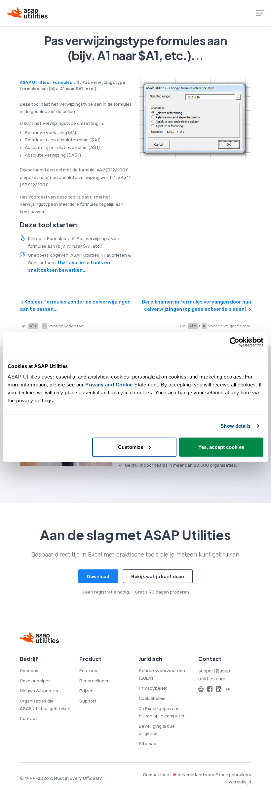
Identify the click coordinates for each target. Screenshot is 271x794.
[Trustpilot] (227, 690)
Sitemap (147, 743)
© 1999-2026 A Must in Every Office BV (61, 778)
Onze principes (35, 680)
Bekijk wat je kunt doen (157, 576)
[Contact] (201, 690)
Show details (235, 426)
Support (88, 701)
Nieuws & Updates (39, 690)
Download (98, 576)
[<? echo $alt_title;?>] (195, 119)
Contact (28, 718)
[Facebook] (210, 690)
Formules (62, 82)
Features (88, 670)
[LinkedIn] (218, 690)
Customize (130, 447)
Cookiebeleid (152, 698)
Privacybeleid (153, 688)
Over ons (29, 670)
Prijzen (86, 690)
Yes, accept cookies (221, 447)
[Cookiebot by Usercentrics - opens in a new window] (234, 342)
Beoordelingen (94, 680)
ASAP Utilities (34, 82)
